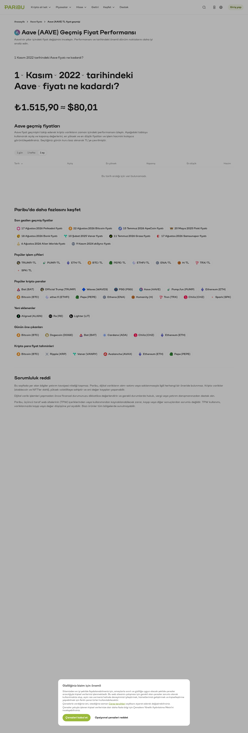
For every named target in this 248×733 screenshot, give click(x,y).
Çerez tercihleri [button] (117, 704)
